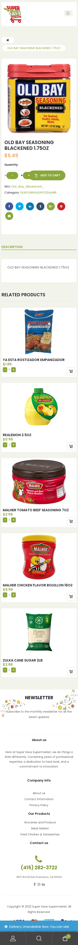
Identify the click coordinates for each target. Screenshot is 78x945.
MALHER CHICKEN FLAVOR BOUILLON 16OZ (38, 585)
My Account (13, 938)
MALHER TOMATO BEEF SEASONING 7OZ (36, 510)
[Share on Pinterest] (61, 206)
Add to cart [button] (71, 371)
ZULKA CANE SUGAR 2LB (23, 660)
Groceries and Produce (40, 822)
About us (39, 793)
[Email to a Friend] (9, 216)
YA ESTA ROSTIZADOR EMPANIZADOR (34, 359)
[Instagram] (39, 884)
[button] (63, 71)
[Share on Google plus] (51, 206)
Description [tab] (11, 247)
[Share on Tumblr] (40, 206)
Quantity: (11, 165)
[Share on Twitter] (20, 206)
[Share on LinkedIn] (30, 206)
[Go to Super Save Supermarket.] (7, 40)
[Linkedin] (43, 884)
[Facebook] (34, 884)
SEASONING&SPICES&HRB (38, 192)
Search (39, 938)
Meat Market (40, 828)
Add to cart (50, 175)
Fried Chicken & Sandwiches (40, 834)
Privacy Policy (39, 805)
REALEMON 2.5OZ (17, 435)
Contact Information (39, 799)
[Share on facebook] (9, 206)
